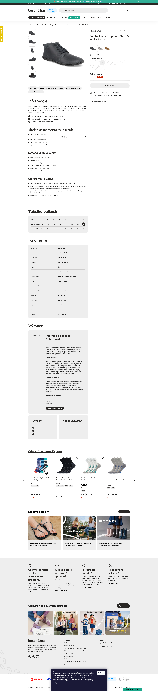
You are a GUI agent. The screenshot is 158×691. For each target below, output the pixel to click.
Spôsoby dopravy (69, 656)
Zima (63, 295)
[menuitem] (36, 17)
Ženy (59, 262)
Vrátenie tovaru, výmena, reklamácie (75, 648)
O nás (29, 4)
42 (117, 63)
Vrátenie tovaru (113, 583)
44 (92, 68)
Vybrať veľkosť (109, 85)
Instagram (124, 606)
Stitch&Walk (62, 314)
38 (97, 63)
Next (83, 224)
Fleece (60, 286)
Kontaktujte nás (87, 587)
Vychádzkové (62, 300)
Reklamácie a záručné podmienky (74, 651)
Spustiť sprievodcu (61, 590)
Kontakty (61, 4)
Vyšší (59, 272)
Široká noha (72, 276)
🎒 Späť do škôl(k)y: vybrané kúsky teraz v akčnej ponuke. (69, 1)
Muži (68, 262)
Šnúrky (60, 310)
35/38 (58, 486)
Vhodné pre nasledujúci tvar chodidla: (51, 88)
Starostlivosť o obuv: (36, 92)
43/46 (37, 486)
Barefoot (61, 305)
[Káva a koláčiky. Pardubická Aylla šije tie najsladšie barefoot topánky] (79, 528)
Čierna (60, 267)
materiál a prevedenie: (73, 88)
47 (107, 68)
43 (123, 63)
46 (102, 68)
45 (97, 68)
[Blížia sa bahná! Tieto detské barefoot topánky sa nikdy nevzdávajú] (113, 528)
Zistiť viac (31, 592)
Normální (65, 272)
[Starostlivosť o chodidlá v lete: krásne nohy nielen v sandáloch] (44, 528)
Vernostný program (38, 4)
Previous (23, 480)
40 (107, 63)
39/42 (32, 486)
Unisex (64, 262)
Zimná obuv (62, 248)
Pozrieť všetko (124, 512)
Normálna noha (63, 276)
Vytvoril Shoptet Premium (123, 687)
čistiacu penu (65, 188)
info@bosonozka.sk (108, 643)
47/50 (70, 486)
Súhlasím (101, 673)
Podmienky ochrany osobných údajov (75, 661)
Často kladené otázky (51, 4)
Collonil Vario (38, 193)
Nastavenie (58, 687)
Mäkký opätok (62, 281)
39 (102, 63)
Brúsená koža (62, 291)
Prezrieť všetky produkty (55, 408)
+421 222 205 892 (113, 4)
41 (112, 63)
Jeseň (60, 295)
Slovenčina (123, 4)
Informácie (33, 88)
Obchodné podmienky (70, 659)
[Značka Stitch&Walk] (95, 31)
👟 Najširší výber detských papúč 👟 (93, 1)
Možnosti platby (68, 653)
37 (92, 63)
